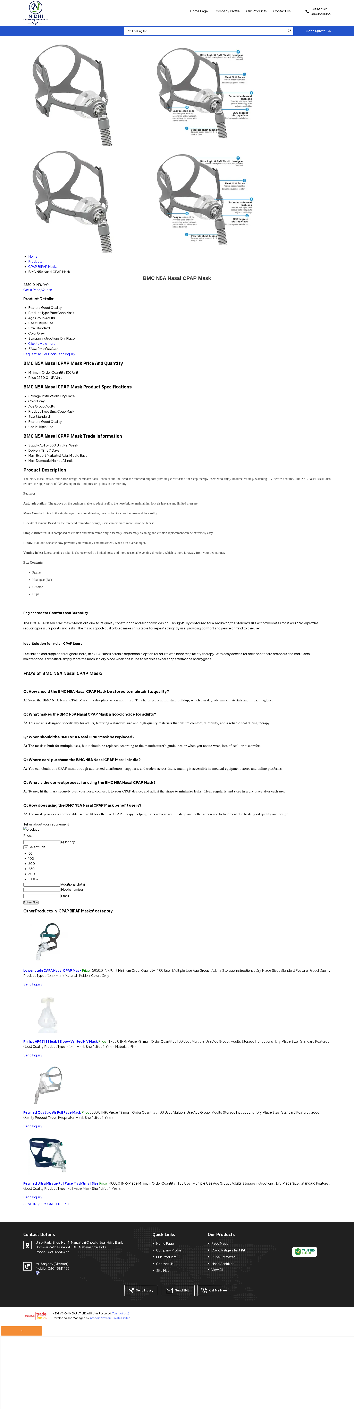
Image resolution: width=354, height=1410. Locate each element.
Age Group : (207, 970)
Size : (283, 970)
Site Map (163, 1270)
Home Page (199, 11)
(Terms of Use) (120, 1313)
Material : (78, 975)
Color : (100, 975)
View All (217, 1269)
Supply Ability (38, 445)
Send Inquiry (65, 354)
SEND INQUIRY (35, 1204)
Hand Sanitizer (222, 1264)
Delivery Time (38, 450)
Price (32, 377)
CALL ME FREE (58, 1204)
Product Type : (43, 975)
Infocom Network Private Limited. (110, 1318)
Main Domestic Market (45, 460)
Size (31, 416)
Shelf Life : (100, 1046)
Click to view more (42, 343)
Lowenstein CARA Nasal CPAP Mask (52, 970)
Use (31, 427)
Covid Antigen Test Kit (228, 1250)
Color (32, 401)
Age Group (36, 406)
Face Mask (219, 1243)
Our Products (256, 11)
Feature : (313, 970)
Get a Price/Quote (37, 290)
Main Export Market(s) (44, 455)
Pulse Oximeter (223, 1257)
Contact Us (282, 11)
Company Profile (227, 11)
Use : (178, 970)
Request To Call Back (39, 354)
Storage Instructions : (246, 970)
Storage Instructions (44, 396)
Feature (34, 421)
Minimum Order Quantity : (140, 970)
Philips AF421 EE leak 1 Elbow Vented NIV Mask (60, 1041)
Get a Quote (316, 31)
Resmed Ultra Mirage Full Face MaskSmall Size (61, 1183)
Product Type (38, 411)
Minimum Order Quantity (46, 372)
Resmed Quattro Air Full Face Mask (52, 1112)
